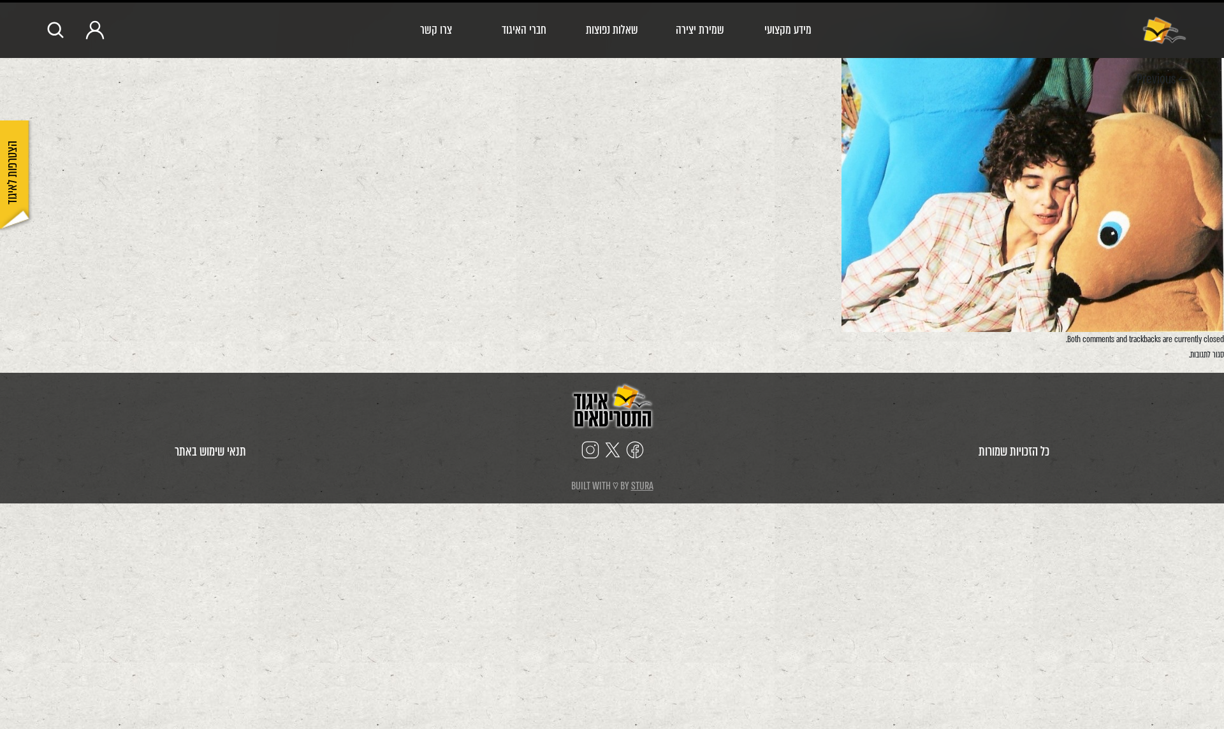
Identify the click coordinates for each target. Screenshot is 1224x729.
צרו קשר (436, 29)
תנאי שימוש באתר (210, 451)
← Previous (1162, 79)
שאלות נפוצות (612, 29)
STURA (642, 486)
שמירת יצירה (700, 29)
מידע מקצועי (788, 29)
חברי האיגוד (524, 29)
